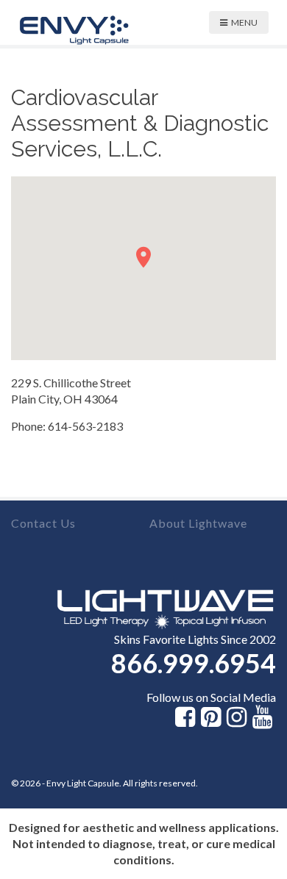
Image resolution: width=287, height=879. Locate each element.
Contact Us (43, 523)
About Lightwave (198, 523)
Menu (244, 22)
